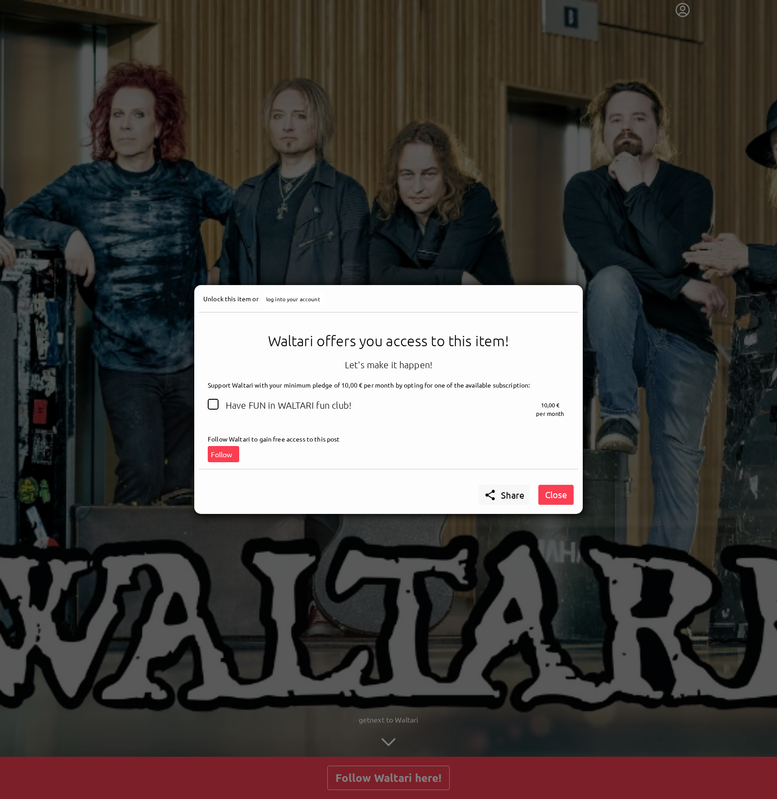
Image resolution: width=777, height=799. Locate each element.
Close (556, 494)
